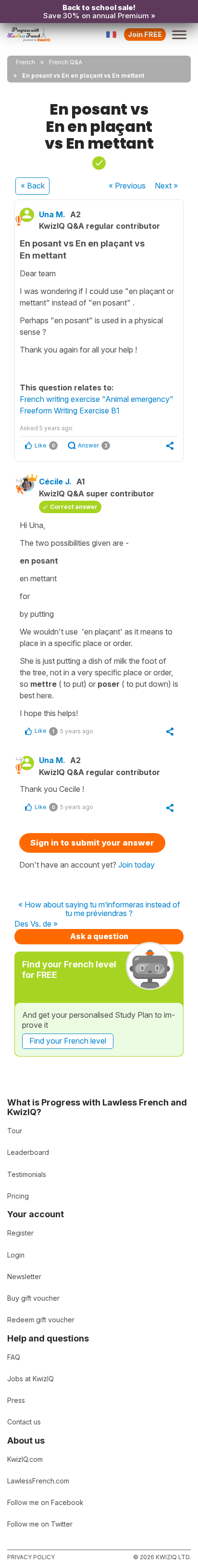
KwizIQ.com (25, 1459)
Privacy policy (31, 1557)
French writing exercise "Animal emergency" (96, 399)
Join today (136, 865)
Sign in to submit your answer (92, 842)
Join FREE (145, 34)
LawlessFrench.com (38, 1481)
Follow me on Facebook (45, 1502)
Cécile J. (55, 481)
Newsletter (24, 1276)
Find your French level (67, 1041)
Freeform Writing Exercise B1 (70, 410)
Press (16, 1400)
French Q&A (65, 62)
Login (16, 1255)
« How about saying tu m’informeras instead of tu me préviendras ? (99, 909)
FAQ (13, 1357)
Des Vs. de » (36, 924)
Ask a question (99, 936)
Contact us (24, 1422)
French (25, 62)
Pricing (18, 1196)
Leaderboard (28, 1152)
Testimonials (26, 1174)
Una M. (52, 214)
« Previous (127, 185)
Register (20, 1233)
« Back (33, 185)
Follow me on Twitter (40, 1524)
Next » (166, 185)
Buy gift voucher (33, 1298)
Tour (14, 1131)
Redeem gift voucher (40, 1320)
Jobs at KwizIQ (30, 1379)
